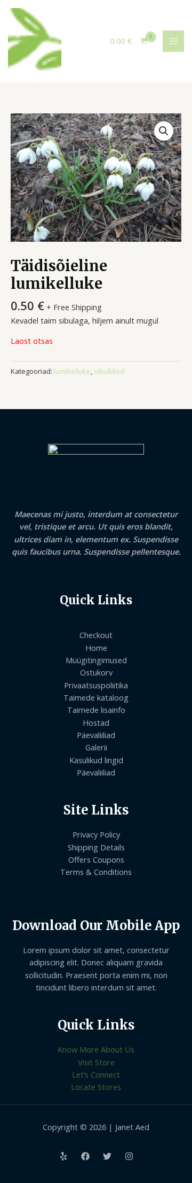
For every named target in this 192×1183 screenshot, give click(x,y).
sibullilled (109, 371)
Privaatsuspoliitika (96, 685)
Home (96, 647)
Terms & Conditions (96, 871)
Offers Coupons (96, 859)
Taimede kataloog (96, 697)
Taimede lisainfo (96, 709)
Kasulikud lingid (96, 760)
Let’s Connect (96, 1074)
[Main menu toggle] (173, 41)
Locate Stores (96, 1086)
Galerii (96, 747)
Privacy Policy (96, 834)
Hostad (96, 722)
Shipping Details (96, 847)
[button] (163, 131)
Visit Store (96, 1062)
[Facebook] (85, 1156)
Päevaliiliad (96, 734)
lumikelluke (72, 371)
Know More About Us (96, 1049)
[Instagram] (129, 1156)
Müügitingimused (96, 660)
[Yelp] (63, 1156)
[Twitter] (107, 1156)
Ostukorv (96, 672)
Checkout (96, 634)
